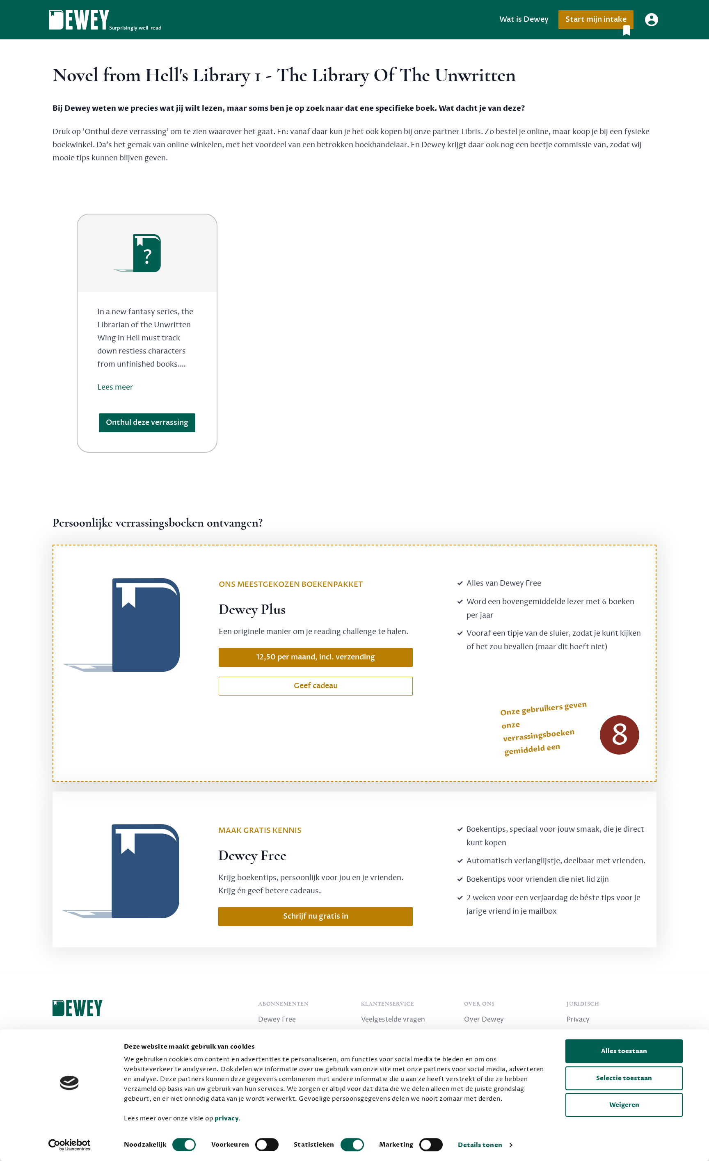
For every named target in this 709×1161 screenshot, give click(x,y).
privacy (227, 1118)
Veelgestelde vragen (393, 1019)
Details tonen (480, 1145)
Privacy (578, 1019)
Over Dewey (484, 1019)
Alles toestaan (624, 1051)
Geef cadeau (316, 686)
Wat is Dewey (524, 19)
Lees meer (115, 387)
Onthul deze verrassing (147, 422)
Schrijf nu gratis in (315, 916)
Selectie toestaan (624, 1078)
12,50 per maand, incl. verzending (315, 657)
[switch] (267, 1144)
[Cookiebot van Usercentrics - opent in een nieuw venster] (69, 1145)
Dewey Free (277, 1019)
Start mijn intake (596, 19)
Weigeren (624, 1105)
